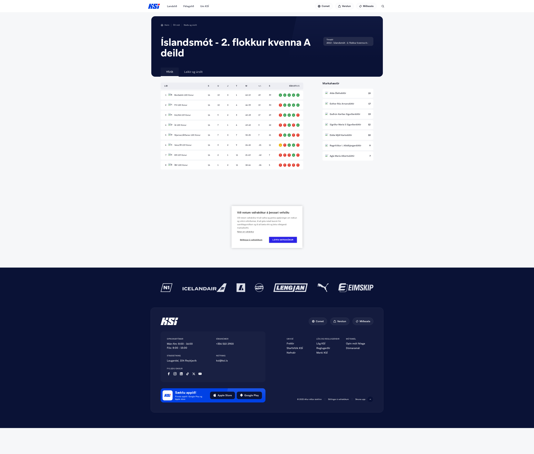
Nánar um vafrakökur (245, 232)
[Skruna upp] (370, 399)
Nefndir (291, 352)
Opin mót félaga (355, 343)
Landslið (172, 6)
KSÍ (154, 6)
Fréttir (290, 343)
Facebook (169, 374)
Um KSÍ (204, 6)
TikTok (187, 374)
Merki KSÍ (322, 352)
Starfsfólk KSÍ (295, 348)
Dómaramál (353, 348)
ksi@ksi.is (222, 360)
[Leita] (383, 6)
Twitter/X (194, 374)
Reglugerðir (323, 348)
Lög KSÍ (320, 343)
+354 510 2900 (225, 343)
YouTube (200, 374)
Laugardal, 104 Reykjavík (182, 360)
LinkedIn (181, 374)
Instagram (175, 374)
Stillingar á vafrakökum (338, 399)
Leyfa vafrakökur (283, 240)
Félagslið (188, 6)
